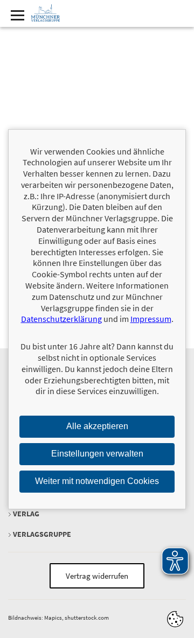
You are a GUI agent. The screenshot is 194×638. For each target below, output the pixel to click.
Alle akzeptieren (97, 426)
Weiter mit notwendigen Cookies (97, 481)
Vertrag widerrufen (97, 576)
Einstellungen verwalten (97, 453)
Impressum (150, 318)
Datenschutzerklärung (61, 318)
